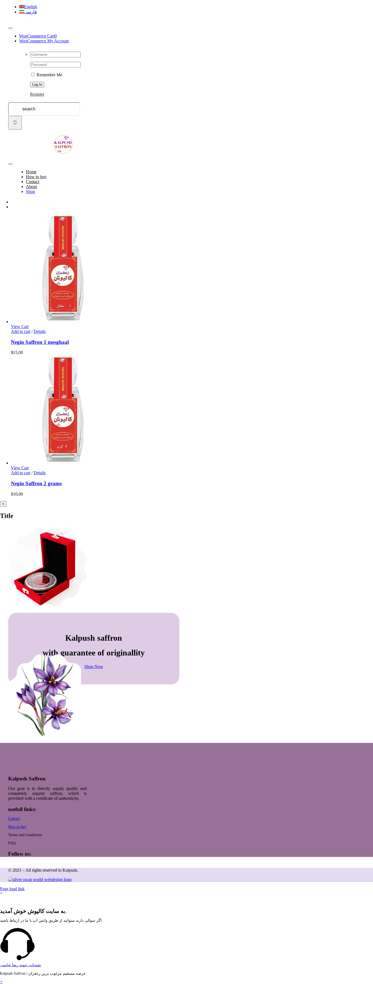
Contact (14, 818)
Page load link (12, 888)
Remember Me (48, 74)
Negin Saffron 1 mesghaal (40, 342)
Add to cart (20, 331)
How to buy (17, 827)
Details (40, 331)
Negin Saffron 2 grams (36, 483)
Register (37, 94)
